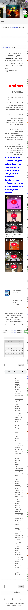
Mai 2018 (17, 548)
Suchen (6, 363)
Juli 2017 (17, 567)
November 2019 (19, 515)
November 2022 (19, 447)
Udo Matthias (15, 67)
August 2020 (18, 498)
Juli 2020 (17, 500)
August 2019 (18, 520)
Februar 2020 (18, 509)
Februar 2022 (18, 464)
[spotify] (10, 599)
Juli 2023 (17, 434)
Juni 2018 (17, 546)
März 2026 (17, 387)
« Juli (13, 358)
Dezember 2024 (19, 416)
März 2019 (17, 530)
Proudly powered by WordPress (14, 605)
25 (8, 353)
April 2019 (17, 528)
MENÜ (25, 12)
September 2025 (19, 399)
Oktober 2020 (18, 494)
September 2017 (19, 563)
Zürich (6, 72)
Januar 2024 (18, 432)
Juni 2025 (17, 404)
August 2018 (18, 543)
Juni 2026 (17, 382)
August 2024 (18, 421)
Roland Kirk (20, 103)
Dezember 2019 (19, 513)
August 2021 (18, 475)
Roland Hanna (19, 101)
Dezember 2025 (19, 393)
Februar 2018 (18, 554)
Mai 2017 (17, 571)
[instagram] (18, 599)
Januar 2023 (18, 444)
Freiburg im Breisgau (16, 62)
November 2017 (19, 560)
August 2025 (18, 401)
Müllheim (19, 65)
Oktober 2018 (18, 539)
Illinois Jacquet (10, 103)
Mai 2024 (17, 425)
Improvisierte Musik (10, 63)
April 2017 (17, 573)
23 (22, 351)
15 (19, 348)
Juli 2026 (17, 380)
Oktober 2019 (18, 516)
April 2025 (17, 408)
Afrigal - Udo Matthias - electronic (14, 9)
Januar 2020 (18, 511)
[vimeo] (15, 599)
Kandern (21, 63)
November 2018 (19, 537)
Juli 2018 (17, 545)
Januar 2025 (18, 414)
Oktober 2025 (18, 397)
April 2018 (17, 550)
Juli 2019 (17, 522)
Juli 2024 (17, 423)
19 (11, 351)
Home (2, 21)
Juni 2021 (17, 479)
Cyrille (17, 92)
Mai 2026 (17, 384)
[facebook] (4, 599)
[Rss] (23, 599)
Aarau (15, 58)
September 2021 (19, 474)
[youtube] (12, 599)
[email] (20, 599)
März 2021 (17, 485)
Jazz (17, 63)
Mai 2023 (17, 438)
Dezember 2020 (19, 490)
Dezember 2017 (19, 558)
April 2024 (17, 427)
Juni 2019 (17, 524)
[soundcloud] (7, 599)
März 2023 (17, 442)
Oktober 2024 (18, 417)
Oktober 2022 (18, 449)
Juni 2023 (17, 436)
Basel (10, 60)
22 (19, 351)
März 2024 (17, 429)
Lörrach (8, 65)
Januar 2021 (18, 488)
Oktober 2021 (18, 472)
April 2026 (17, 386)
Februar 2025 (18, 412)
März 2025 (17, 410)
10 (5, 348)
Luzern (13, 65)
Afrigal (13, 53)
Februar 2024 (18, 431)
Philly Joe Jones (10, 99)
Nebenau (7, 67)
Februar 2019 (18, 531)
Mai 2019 (17, 526)
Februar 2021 (18, 487)
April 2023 (17, 440)
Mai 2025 (17, 406)
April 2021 (17, 483)
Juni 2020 (17, 502)
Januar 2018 (18, 556)
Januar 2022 (18, 466)
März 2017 (17, 575)
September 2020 (19, 496)
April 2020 (17, 505)
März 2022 (17, 462)
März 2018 (17, 552)
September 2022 (19, 451)
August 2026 (18, 378)
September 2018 (19, 541)
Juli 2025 (17, 402)
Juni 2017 (17, 569)
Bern (13, 60)
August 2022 (18, 453)
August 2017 (18, 565)
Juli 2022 (17, 455)
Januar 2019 (18, 533)
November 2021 (19, 470)
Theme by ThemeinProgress (16, 603)
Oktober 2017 (18, 561)
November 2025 (19, 395)
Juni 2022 (17, 457)
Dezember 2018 (19, 535)
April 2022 (17, 460)
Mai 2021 (17, 481)
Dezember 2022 (19, 446)
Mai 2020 (17, 503)
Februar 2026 (18, 389)
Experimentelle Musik (15, 315)
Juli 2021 (17, 477)
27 (14, 353)
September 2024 (19, 419)
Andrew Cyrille (15, 313)
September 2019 (19, 518)
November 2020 (19, 492)
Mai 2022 (17, 459)
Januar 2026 (18, 391)
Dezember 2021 (19, 468)
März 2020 (17, 507)
